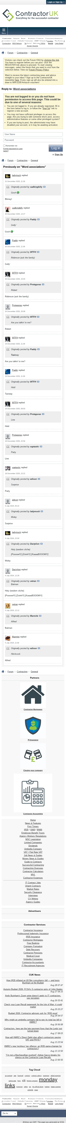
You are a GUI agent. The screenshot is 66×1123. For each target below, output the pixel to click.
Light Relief (59, 43)
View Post (44, 187)
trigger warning (56, 1087)
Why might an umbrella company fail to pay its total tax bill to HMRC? (33, 1021)
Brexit (23, 38)
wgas (36, 1090)
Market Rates (33, 889)
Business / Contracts (35, 38)
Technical (28, 43)
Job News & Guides (33, 855)
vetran (15, 604)
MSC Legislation (33, 839)
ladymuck (16, 175)
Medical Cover (33, 956)
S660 (32, 829)
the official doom (37, 1087)
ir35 (23, 1080)
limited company (32, 1081)
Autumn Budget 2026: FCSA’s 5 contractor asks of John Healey (33, 989)
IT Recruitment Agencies (33, 965)
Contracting (6, 38)
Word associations (24, 89)
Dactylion (16, 569)
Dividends (33, 846)
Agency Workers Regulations (33, 836)
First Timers (33, 826)
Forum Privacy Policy (39, 70)
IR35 (26, 829)
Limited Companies (33, 842)
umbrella (30, 1090)
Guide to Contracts (33, 862)
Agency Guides (33, 902)
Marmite (16, 637)
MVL (33, 874)
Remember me (11, 146)
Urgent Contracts (33, 886)
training (47, 1087)
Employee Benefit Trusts (33, 833)
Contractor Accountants (33, 962)
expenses (46, 1075)
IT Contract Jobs (33, 882)
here (17, 80)
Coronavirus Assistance (53, 38)
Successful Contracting (33, 865)
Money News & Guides (33, 858)
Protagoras (17, 305)
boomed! (20, 1075)
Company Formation (33, 946)
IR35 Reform (17, 43)
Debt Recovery (33, 949)
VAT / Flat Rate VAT (33, 852)
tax (30, 1087)
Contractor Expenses (33, 878)
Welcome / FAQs (39, 43)
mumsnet (19, 1087)
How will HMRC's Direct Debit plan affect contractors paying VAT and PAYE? (33, 1038)
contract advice (36, 1075)
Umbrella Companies (25, 41)
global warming (56, 1075)
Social (50, 43)
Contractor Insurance (33, 930)
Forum (10, 53)
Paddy (15, 240)
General (16, 38)
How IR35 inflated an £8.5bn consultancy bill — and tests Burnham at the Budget (33, 981)
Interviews (33, 895)
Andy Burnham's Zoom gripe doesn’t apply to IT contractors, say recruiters (33, 996)
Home (33, 820)
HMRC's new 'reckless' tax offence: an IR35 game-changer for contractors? (33, 1047)
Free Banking (33, 943)
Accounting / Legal (9, 41)
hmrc (19, 1081)
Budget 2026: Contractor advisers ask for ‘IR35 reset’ (33, 1013)
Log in (55, 148)
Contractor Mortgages (33, 940)
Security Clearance (33, 892)
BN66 (39, 829)
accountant (8, 1075)
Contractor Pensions (33, 953)
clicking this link (51, 60)
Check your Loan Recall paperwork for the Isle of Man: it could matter (33, 1005)
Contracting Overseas (33, 868)
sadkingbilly (17, 208)
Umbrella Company (33, 849)
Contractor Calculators (33, 871)
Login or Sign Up (55, 2)
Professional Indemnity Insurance (33, 933)
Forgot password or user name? (13, 150)
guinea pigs (12, 1081)
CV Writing (33, 899)
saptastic (16, 467)
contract (27, 1075)
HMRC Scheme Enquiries (43, 41)
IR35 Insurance (33, 937)
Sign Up (46, 108)
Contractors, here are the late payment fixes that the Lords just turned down (33, 1029)
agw (15, 1075)
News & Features (33, 823)
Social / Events (32, 46)
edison (15, 500)
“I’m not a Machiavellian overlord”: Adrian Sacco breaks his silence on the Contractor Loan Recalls (33, 1056)
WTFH (15, 273)
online (26, 1087)
